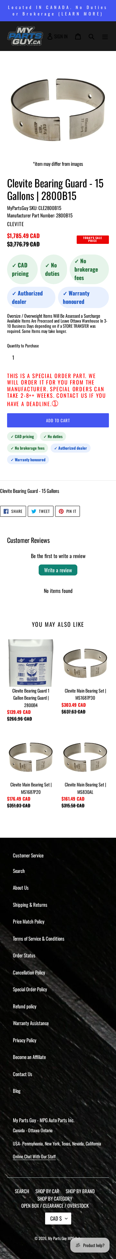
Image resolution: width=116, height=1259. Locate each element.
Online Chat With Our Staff (34, 1156)
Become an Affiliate (29, 1056)
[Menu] (105, 36)
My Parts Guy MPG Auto (65, 1238)
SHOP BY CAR (47, 1190)
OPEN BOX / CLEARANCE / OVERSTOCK (55, 1205)
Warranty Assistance (31, 1022)
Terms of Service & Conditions (38, 938)
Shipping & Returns (30, 904)
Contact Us (22, 1073)
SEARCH (22, 1190)
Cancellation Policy (29, 972)
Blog (17, 1090)
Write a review (58, 570)
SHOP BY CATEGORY (54, 1198)
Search (19, 870)
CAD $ (56, 1218)
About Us (21, 887)
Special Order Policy (30, 989)
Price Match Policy (28, 921)
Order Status (24, 955)
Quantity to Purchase (23, 346)
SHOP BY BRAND (80, 1190)
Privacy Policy (24, 1040)
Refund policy (24, 1006)
